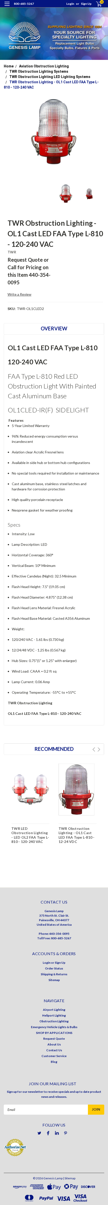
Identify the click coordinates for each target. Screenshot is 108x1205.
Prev (93, 749)
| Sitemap (69, 1178)
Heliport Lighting (54, 1015)
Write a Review (19, 294)
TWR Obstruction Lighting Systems (38, 71)
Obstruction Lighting (54, 1021)
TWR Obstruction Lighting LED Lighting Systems (49, 77)
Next (98, 749)
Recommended (54, 749)
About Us (54, 1044)
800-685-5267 (24, 4)
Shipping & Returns (54, 974)
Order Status (54, 968)
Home (9, 66)
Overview (54, 328)
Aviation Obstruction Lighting (44, 66)
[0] (96, 4)
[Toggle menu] (7, 7)
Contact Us (54, 1050)
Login (70, 4)
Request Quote (54, 1038)
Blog (54, 1062)
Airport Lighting (54, 1010)
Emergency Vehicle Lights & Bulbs (54, 1027)
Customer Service (54, 1056)
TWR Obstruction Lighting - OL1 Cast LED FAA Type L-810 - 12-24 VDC (77, 835)
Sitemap (54, 980)
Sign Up (86, 4)
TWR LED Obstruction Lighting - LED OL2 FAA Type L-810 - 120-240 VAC (30, 835)
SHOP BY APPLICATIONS (54, 1033)
